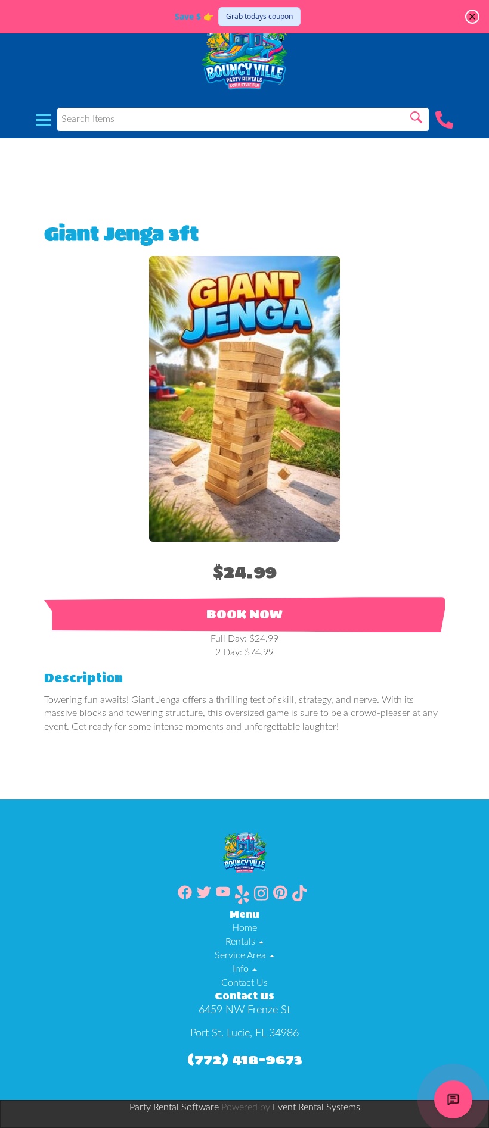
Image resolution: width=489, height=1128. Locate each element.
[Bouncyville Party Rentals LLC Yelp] (242, 896)
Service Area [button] (241, 955)
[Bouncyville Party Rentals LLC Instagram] (261, 896)
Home (244, 928)
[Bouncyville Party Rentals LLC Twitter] (204, 896)
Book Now (244, 614)
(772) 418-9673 (244, 1059)
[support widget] (453, 1099)
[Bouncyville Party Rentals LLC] (244, 50)
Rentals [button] (241, 941)
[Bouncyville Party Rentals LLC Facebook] (185, 896)
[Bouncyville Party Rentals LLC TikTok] (299, 896)
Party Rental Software (174, 1107)
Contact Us (244, 983)
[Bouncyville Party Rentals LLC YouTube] (223, 896)
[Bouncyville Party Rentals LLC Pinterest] (280, 896)
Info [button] (242, 969)
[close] (472, 17)
